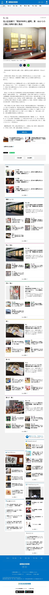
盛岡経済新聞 (12, 2)
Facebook (39, 2)
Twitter (42, 2)
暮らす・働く (27, 5)
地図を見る (24, 132)
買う (21, 5)
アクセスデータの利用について (18, 574)
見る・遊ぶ (15, 5)
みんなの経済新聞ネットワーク (24, 584)
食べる (9, 5)
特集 (40, 5)
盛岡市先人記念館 (8, 146)
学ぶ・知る (34, 5)
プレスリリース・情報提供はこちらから (30, 572)
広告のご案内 (36, 574)
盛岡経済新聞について (16, 572)
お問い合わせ (29, 574)
